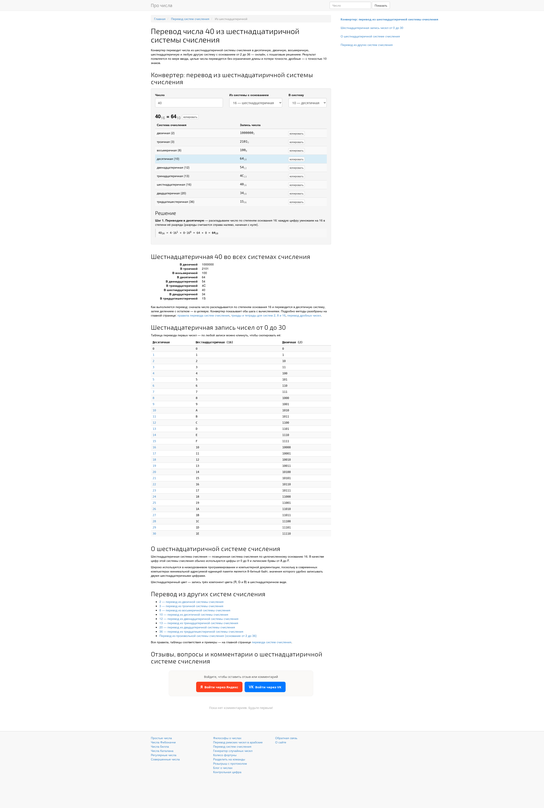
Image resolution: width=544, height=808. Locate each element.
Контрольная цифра (227, 772)
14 (154, 435)
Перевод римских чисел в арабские (238, 742)
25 (154, 502)
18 (154, 459)
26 (154, 509)
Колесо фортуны (225, 755)
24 (154, 496)
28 (154, 521)
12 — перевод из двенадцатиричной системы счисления (198, 618)
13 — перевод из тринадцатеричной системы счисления (198, 623)
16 (154, 447)
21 (154, 478)
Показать (381, 5)
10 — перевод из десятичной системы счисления (193, 614)
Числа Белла (160, 746)
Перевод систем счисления (232, 746)
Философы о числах (227, 738)
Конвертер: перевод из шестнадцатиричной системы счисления (389, 19)
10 (154, 410)
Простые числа (161, 738)
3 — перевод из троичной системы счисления (191, 606)
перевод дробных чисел (304, 315)
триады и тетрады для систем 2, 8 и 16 (258, 315)
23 (154, 490)
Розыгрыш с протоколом (230, 763)
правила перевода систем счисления (203, 315)
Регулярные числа (163, 755)
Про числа (161, 5)
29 (154, 527)
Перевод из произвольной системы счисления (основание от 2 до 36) (208, 635)
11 (154, 416)
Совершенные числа (165, 759)
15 (154, 441)
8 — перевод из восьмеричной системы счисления (194, 610)
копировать (190, 117)
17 (154, 453)
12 (154, 422)
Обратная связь (286, 738)
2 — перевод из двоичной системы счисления (191, 601)
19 (154, 465)
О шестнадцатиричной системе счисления (370, 36)
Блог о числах (222, 767)
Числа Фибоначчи (163, 742)
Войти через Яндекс (219, 686)
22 (154, 484)
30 (154, 533)
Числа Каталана (162, 750)
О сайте (280, 742)
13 (154, 428)
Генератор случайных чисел (232, 750)
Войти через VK (265, 686)
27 (154, 515)
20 (154, 472)
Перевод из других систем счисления (367, 45)
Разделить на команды (229, 759)
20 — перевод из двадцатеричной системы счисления (197, 627)
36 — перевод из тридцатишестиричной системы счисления (201, 631)
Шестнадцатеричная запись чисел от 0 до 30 (372, 28)
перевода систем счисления (271, 642)
